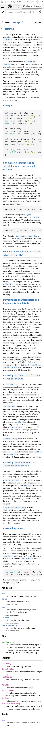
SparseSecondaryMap (11, 703)
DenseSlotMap (8, 669)
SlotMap (5, 698)
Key (3, 720)
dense (4, 599)
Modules (7, 587)
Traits (5, 714)
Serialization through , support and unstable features (19, 166)
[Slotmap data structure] (6, 2)
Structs (6, 658)
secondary (6, 617)
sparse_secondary (9, 625)
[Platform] (15, 2)
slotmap (14, 22)
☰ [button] (2, 6)
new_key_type (8, 642)
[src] (39, 22)
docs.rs (32, 2)
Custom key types (13, 528)
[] (35, 22)
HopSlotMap (7, 677)
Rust (39, 2)
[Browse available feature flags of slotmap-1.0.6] (20, 2)
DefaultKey (6, 664)
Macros (6, 636)
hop (3, 607)
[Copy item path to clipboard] (22, 22)
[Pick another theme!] (3, 11)
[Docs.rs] (2, 2)
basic (4, 594)
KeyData (5, 685)
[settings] (40, 11)
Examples (8, 105)
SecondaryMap (8, 690)
